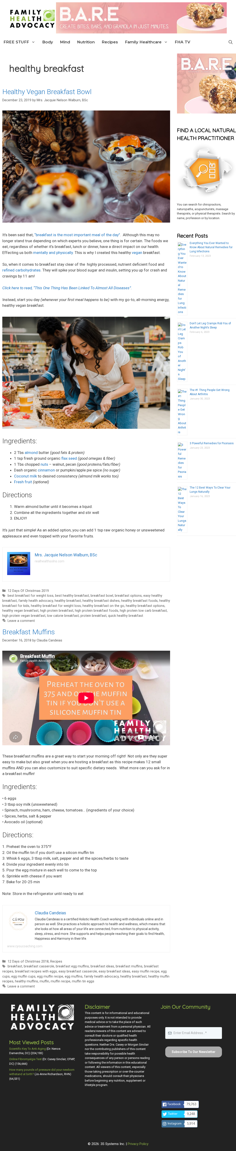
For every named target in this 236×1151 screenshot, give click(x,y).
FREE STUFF (16, 42)
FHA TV (182, 42)
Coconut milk (25, 476)
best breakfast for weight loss (30, 596)
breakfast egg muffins (72, 966)
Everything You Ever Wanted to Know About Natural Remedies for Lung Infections (211, 247)
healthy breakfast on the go (103, 606)
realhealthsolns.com (49, 561)
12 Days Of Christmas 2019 (28, 591)
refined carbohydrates (21, 270)
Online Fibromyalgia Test (25, 1059)
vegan (137, 252)
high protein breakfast (56, 611)
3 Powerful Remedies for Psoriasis (212, 443)
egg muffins (74, 976)
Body (47, 42)
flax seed (69, 458)
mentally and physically (53, 252)
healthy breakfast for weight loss (56, 606)
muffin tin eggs (83, 981)
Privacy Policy (138, 1144)
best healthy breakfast (72, 596)
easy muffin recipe (145, 971)
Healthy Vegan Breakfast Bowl (46, 92)
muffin (44, 981)
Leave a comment (21, 621)
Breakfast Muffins (28, 632)
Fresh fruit (23, 482)
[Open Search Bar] (230, 42)
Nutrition (86, 42)
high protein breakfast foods (96, 611)
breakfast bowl (102, 596)
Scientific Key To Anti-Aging (27, 1048)
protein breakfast (93, 616)
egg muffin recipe (50, 976)
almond (31, 452)
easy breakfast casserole (78, 971)
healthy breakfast (68, 601)
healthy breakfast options (145, 606)
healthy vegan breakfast (20, 611)
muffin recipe (60, 981)
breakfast (15, 966)
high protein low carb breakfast (143, 611)
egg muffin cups (23, 976)
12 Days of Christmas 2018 (28, 961)
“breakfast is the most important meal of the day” (77, 235)
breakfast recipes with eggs (36, 971)
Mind (65, 42)
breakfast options (128, 596)
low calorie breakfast (63, 616)
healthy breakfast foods (139, 601)
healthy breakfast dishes (101, 601)
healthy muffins (26, 981)
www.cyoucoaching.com (24, 946)
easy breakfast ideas (114, 971)
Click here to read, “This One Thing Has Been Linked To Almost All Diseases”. (67, 288)
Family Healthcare (143, 42)
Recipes (110, 42)
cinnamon (46, 470)
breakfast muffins (129, 966)
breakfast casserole (39, 966)
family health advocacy (35, 601)
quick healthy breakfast (125, 616)
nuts (44, 464)
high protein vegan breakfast (23, 616)
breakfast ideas (102, 966)
